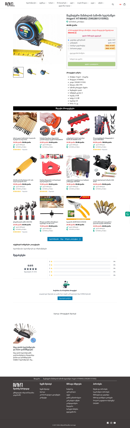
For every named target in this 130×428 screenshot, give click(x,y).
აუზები (100, 3)
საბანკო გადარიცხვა (77, 46)
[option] (17, 72)
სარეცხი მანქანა (72, 409)
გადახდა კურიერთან (77, 40)
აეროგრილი (71, 392)
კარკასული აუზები (73, 400)
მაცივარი (69, 406)
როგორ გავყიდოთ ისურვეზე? (103, 400)
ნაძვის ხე (69, 389)
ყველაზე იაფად (64, 6)
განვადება (74, 43)
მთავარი (37, 379)
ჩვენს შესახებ (44, 389)
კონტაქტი (43, 398)
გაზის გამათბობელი (73, 398)
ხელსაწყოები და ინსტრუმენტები (35, 249)
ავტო (72, 3)
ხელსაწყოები (31, 3)
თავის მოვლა (82, 3)
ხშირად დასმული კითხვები (103, 398)
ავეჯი (93, 3)
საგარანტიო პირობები (101, 392)
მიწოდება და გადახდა (101, 395)
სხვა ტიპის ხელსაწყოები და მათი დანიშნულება (24, 348)
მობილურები (62, 3)
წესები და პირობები (100, 389)
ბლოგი (42, 392)
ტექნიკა (42, 3)
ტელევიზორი (71, 412)
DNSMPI (96, 403)
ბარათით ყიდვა (76, 49)
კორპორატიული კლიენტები (50, 395)
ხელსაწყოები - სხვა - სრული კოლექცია (63, 239)
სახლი (51, 3)
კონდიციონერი (72, 403)
